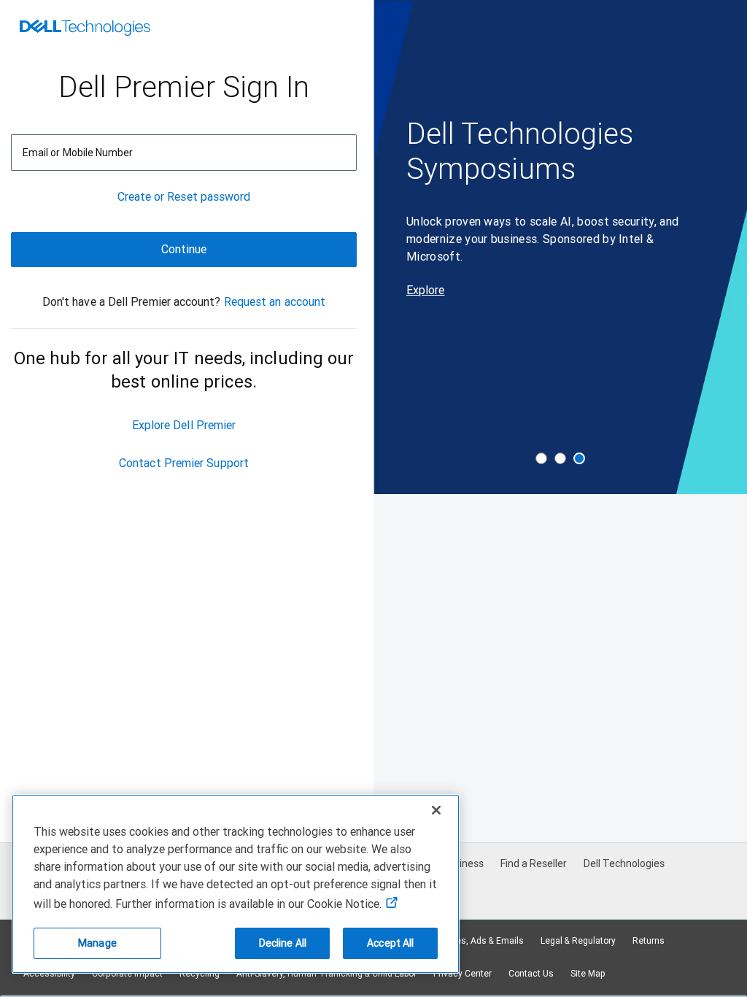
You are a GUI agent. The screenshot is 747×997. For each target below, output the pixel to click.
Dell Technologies (624, 863)
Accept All (390, 943)
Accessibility (49, 974)
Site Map (587, 974)
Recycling (199, 974)
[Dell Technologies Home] (85, 29)
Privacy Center (462, 974)
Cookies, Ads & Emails (478, 941)
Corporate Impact (127, 974)
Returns (648, 941)
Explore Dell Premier (184, 425)
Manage (97, 943)
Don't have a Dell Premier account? (131, 302)
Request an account (274, 302)
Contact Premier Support (184, 463)
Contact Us (531, 974)
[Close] (436, 810)
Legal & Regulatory (578, 941)
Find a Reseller (533, 863)
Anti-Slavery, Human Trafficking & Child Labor (326, 974)
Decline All (283, 943)
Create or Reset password (184, 197)
